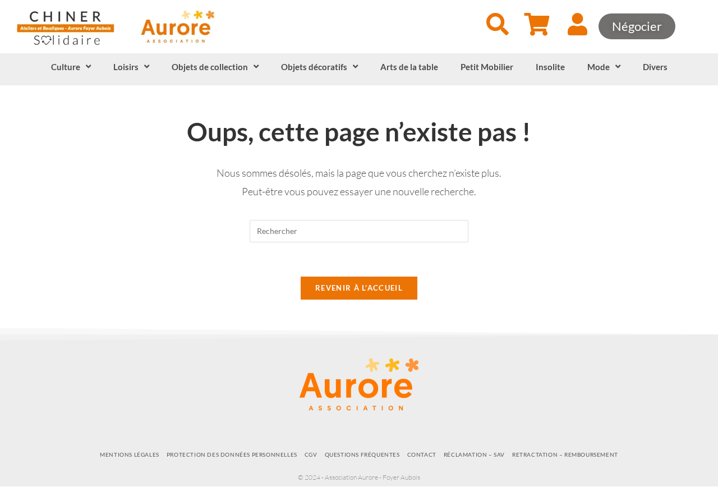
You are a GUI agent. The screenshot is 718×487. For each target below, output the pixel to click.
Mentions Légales (129, 454)
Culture (65, 67)
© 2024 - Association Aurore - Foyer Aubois (359, 477)
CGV (311, 454)
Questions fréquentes (362, 454)
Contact (421, 454)
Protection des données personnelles (232, 454)
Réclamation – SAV (474, 454)
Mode (598, 67)
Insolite (550, 67)
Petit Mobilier (487, 67)
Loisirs (126, 67)
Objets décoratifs (314, 67)
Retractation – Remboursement (565, 454)
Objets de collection (210, 67)
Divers (655, 67)
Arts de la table (409, 67)
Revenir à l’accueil (359, 287)
